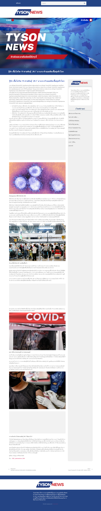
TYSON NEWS (55, 504)
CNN (23, 458)
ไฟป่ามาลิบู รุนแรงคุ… (74, 124)
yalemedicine (18, 458)
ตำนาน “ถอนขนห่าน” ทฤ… (75, 128)
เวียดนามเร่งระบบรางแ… (74, 138)
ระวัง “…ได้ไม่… (72, 142)
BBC (13, 458)
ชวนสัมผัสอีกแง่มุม (73, 131)
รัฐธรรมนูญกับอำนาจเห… (75, 135)
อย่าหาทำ (71, 146)
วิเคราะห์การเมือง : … (74, 117)
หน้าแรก (18, 3)
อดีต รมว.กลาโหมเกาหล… (75, 113)
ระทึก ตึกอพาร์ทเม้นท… (74, 120)
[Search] (84, 3)
